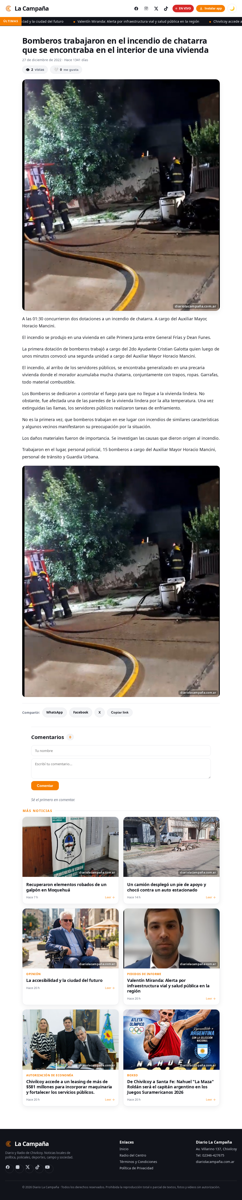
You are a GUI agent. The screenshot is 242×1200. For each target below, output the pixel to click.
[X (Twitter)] (29, 1169)
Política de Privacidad (136, 1168)
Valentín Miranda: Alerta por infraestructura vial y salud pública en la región (79, 21)
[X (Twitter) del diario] (156, 8)
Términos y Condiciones (138, 1161)
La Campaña (32, 8)
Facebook (80, 712)
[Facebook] (9, 1169)
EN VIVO (185, 8)
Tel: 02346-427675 (210, 1155)
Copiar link (120, 712)
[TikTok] (39, 1169)
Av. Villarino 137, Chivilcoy (216, 1149)
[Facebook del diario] (136, 8)
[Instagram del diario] (146, 8)
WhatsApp (54, 712)
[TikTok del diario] (166, 8)
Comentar (45, 786)
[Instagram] (19, 1169)
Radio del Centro (133, 1155)
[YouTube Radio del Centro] (49, 1169)
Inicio (124, 1149)
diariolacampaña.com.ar (215, 1161)
